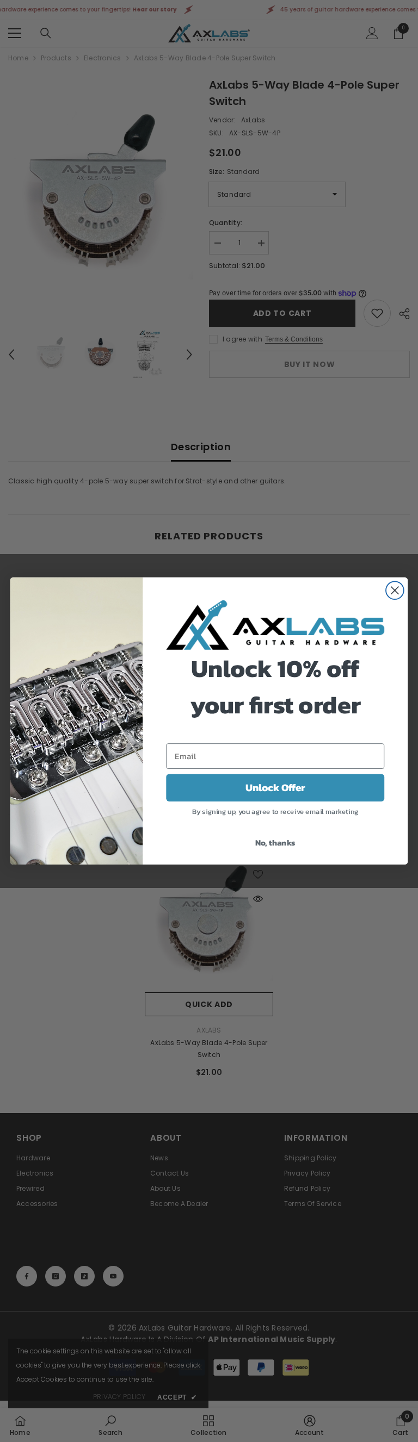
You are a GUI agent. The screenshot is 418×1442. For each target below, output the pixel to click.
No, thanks (275, 842)
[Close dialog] (395, 591)
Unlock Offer (275, 787)
